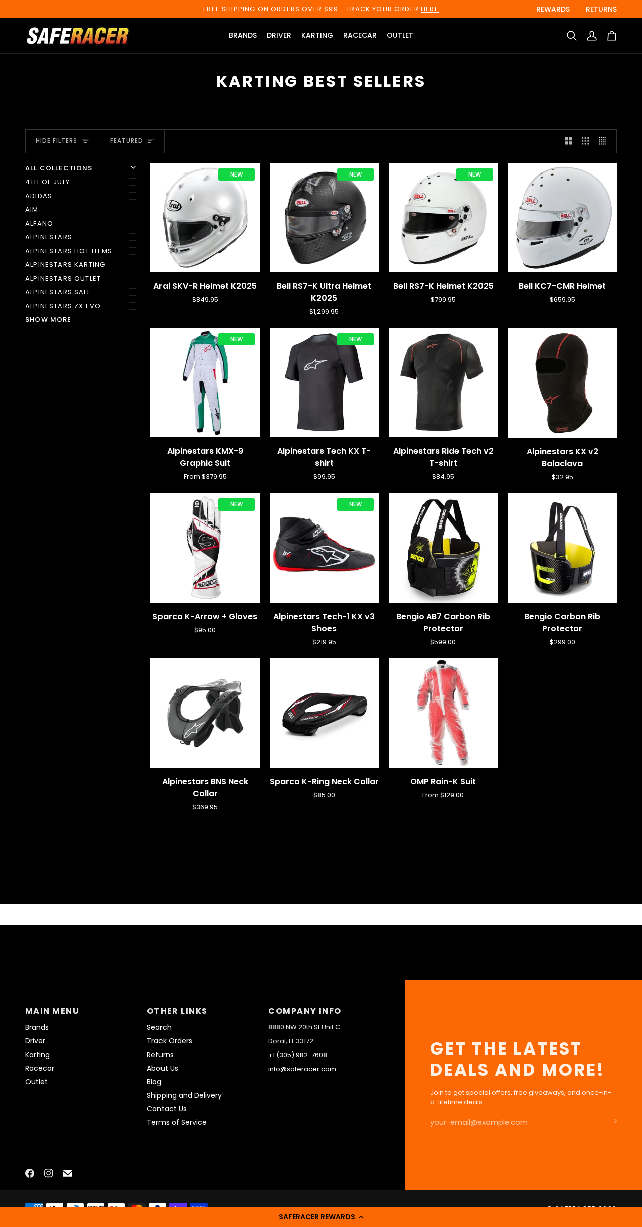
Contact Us (167, 1109)
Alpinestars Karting (65, 264)
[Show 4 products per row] (605, 141)
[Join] (608, 1121)
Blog (154, 1082)
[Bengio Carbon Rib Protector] (562, 548)
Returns (160, 1054)
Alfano (39, 223)
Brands (37, 1027)
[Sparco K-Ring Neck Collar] (324, 713)
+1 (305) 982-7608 (297, 1055)
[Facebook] (29, 1173)
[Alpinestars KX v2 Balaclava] (562, 383)
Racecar (39, 1068)
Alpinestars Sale (58, 292)
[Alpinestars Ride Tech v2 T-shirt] (443, 383)
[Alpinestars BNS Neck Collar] (205, 713)
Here (430, 9)
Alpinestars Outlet (63, 278)
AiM (32, 209)
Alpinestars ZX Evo (63, 306)
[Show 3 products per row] (585, 141)
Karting (37, 1054)
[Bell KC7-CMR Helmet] (562, 218)
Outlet (36, 1082)
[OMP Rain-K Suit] (443, 713)
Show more (48, 319)
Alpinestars (48, 237)
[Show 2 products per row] (568, 141)
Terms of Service (177, 1122)
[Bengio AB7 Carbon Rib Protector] (443, 548)
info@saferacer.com (302, 1069)
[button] (321, 1217)
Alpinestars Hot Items (69, 251)
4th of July (47, 182)
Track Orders (169, 1041)
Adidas (38, 196)
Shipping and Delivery (184, 1095)
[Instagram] (48, 1173)
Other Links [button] (177, 1011)
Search (159, 1027)
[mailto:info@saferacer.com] (67, 1173)
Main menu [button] (52, 1011)
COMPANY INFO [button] (304, 1011)
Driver (35, 1041)
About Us (162, 1068)
